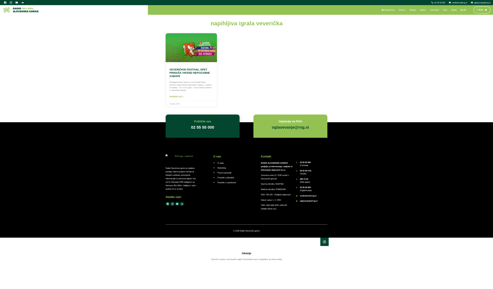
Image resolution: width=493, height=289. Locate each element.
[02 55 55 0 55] (296, 171)
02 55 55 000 (305, 162)
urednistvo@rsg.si (308, 196)
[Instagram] (10, 2)
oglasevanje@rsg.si (308, 201)
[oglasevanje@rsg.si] (296, 201)
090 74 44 (304, 179)
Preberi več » (176, 97)
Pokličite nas (202, 121)
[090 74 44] (296, 179)
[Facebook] (5, 2)
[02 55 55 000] (296, 162)
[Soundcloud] (22, 2)
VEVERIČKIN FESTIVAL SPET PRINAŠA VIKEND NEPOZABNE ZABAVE (189, 72)
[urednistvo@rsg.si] (296, 196)
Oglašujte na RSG (290, 121)
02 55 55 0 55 (305, 171)
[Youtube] (16, 2)
